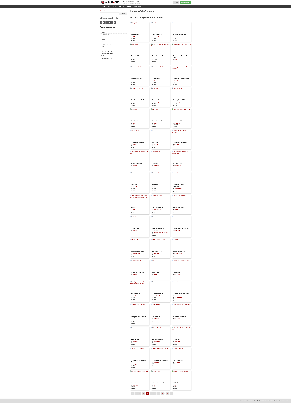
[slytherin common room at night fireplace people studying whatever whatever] (139, 200)
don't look (155, 142)
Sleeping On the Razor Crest (160, 360)
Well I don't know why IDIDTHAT (158, 229)
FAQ (114, 6)
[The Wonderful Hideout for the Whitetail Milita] (181, 156)
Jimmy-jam (156, 318)
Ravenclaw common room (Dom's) (138, 317)
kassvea (135, 274)
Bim (134, 123)
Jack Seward (136, 102)
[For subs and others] (181, 353)
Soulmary (135, 165)
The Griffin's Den (157, 251)
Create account (185, 2)
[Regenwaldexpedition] (139, 265)
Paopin (155, 186)
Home (103, 6)
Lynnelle (135, 80)
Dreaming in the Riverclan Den (138, 361)
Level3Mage (177, 102)
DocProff (135, 186)
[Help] (181, 221)
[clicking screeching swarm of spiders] (181, 376)
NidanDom (135, 320)
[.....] (139, 332)
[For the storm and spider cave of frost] (139, 156)
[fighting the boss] (160, 309)
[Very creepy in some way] (160, 221)
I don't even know (157, 293)
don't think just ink (157, 207)
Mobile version (137, 6)
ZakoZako (156, 253)
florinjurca (177, 318)
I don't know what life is (180, 142)
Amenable (135, 385)
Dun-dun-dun (135, 121)
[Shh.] (160, 265)
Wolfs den (134, 184)
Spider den (176, 383)
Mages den (155, 184)
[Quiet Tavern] (160, 93)
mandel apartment (178, 207)
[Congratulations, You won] (160, 244)
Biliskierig (177, 123)
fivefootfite (177, 209)
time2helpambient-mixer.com (281, 400)
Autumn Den (135, 34)
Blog (109, 6)
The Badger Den (135, 293)
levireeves (156, 165)
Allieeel (155, 123)
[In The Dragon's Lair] (139, 221)
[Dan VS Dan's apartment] (181, 200)
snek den (133, 207)
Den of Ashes (156, 316)
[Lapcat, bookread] (160, 177)
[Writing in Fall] (139, 27)
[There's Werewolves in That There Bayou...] (160, 49)
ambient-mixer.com (111, 2)
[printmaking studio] (160, 200)
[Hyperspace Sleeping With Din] (160, 353)
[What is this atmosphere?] (139, 353)
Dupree (176, 385)
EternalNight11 (157, 102)
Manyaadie (135, 341)
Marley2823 (177, 230)
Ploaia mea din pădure (179, 316)
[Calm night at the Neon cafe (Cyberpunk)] (181, 71)
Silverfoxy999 (157, 295)
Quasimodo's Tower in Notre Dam (181, 56)
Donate (129, 6)
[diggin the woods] (181, 93)
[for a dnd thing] (160, 376)
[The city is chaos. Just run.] (160, 27)
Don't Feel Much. (136, 56)
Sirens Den (134, 383)
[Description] (181, 177)
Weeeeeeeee (157, 80)
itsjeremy (156, 144)
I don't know (156, 78)
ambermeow (177, 36)
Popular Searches (104, 10)
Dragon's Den (135, 228)
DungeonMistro (178, 253)
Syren (175, 59)
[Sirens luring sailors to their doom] (139, 376)
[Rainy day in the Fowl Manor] (139, 71)
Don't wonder (135, 339)
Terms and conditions (252, 400)
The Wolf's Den (177, 163)
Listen (134, 31)
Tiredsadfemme (178, 188)
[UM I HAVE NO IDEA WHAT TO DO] (181, 332)
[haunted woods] (181, 27)
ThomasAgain (178, 297)
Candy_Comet (136, 364)
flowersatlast (157, 36)
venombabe (157, 341)
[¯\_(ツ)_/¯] (160, 135)
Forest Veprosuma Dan (137, 142)
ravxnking (135, 295)
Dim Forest (155, 163)
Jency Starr (156, 362)
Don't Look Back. (157, 34)
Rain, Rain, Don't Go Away (138, 100)
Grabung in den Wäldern (180, 100)
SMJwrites (135, 36)
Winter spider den (136, 163)
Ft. (154, 385)
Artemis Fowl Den (136, 78)
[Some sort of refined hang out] (160, 71)
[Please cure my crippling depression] (181, 135)
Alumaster (177, 362)
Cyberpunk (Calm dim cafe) (181, 78)
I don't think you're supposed (178, 185)
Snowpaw (176, 144)
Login (176, 2)
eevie (134, 209)
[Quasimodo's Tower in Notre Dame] (181, 49)
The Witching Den (157, 339)
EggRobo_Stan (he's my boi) (161, 232)
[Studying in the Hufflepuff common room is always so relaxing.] (139, 286)
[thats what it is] (181, 244)
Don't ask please (178, 360)
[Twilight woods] (160, 156)
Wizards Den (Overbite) (159, 383)
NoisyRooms (177, 165)
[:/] (160, 286)
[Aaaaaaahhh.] (139, 114)
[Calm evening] (160, 114)
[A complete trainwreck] (181, 286)
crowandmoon (157, 58)
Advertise (121, 6)
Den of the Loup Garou (158, 56)
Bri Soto (135, 230)
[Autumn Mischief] (160, 332)
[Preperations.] (139, 49)
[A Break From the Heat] (139, 93)
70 (167, 393)
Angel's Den (155, 272)
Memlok (135, 144)
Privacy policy (243, 400)
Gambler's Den (156, 100)
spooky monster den (179, 251)
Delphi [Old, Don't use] (137, 251)
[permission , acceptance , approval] (181, 265)
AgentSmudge (136, 253)
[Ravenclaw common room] (139, 309)
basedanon (177, 80)
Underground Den (178, 121)
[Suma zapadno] (139, 135)
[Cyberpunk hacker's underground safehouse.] (181, 114)
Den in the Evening (157, 121)
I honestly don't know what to (181, 294)
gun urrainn (177, 274)
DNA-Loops (176, 272)
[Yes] (139, 177)
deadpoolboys (157, 209)
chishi (134, 58)
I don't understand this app (181, 228)
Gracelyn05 (177, 341)
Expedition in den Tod (137, 272)
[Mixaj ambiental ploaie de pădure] (181, 309)
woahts (155, 274)
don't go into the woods (180, 34)
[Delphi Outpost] (139, 244)
